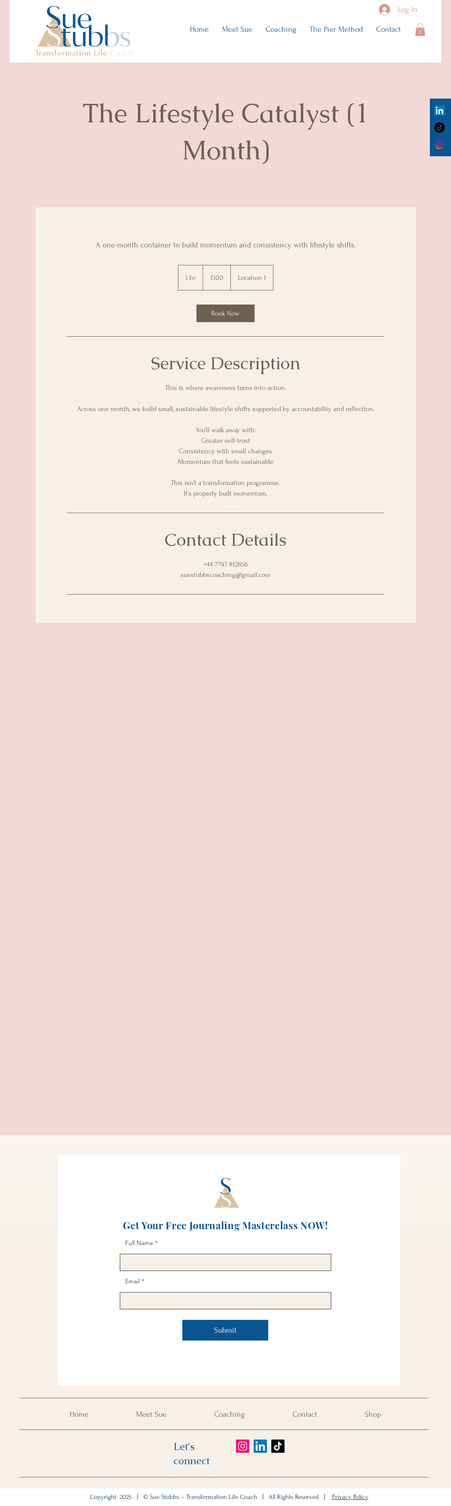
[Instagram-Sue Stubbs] (439, 145)
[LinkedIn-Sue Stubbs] (439, 110)
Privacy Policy (350, 1497)
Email (132, 1281)
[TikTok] (439, 127)
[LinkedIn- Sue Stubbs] (260, 1446)
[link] (225, 313)
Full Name (139, 1243)
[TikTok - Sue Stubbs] (278, 1446)
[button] (420, 29)
